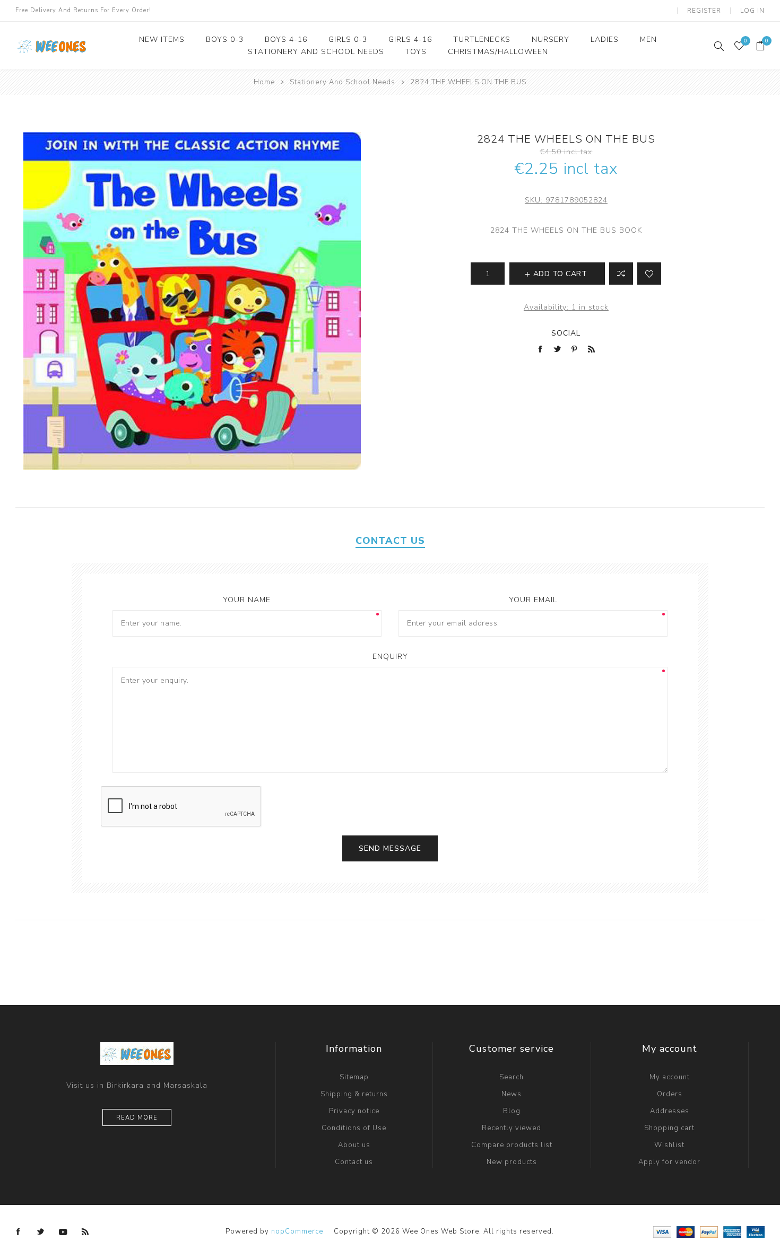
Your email (533, 600)
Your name (247, 600)
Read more (137, 1118)
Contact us (354, 1162)
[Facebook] (18, 1231)
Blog (512, 1111)
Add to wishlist (649, 273)
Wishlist (669, 1145)
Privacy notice (354, 1111)
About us (354, 1145)
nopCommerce (297, 1231)
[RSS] (85, 1231)
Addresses (669, 1111)
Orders (669, 1094)
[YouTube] (63, 1231)
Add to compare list (621, 273)
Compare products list (511, 1145)
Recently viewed (511, 1128)
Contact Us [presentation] (390, 540)
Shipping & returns (354, 1094)
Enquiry (390, 656)
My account (669, 1077)
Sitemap (354, 1077)
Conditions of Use (354, 1128)
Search (511, 1077)
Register (704, 10)
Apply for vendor (669, 1162)
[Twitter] (40, 1231)
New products (512, 1162)
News (511, 1094)
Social (565, 333)
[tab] (390, 540)
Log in (752, 10)
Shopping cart (669, 1128)
